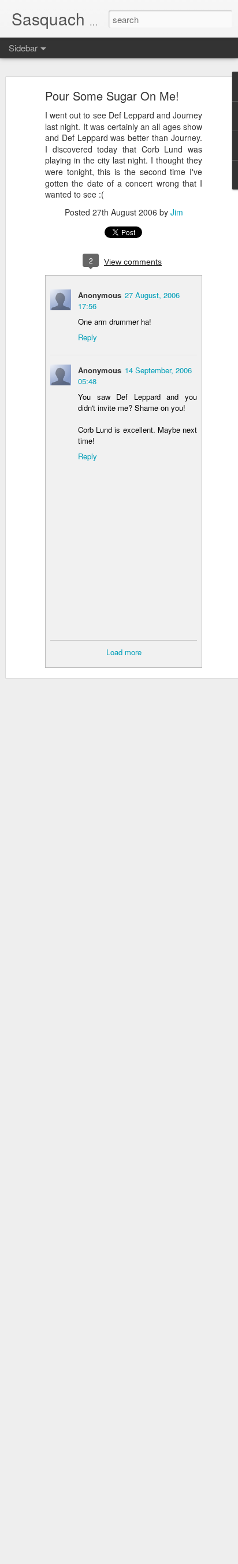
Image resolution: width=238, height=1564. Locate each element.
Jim (176, 212)
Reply (87, 337)
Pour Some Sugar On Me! (112, 95)
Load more (124, 652)
